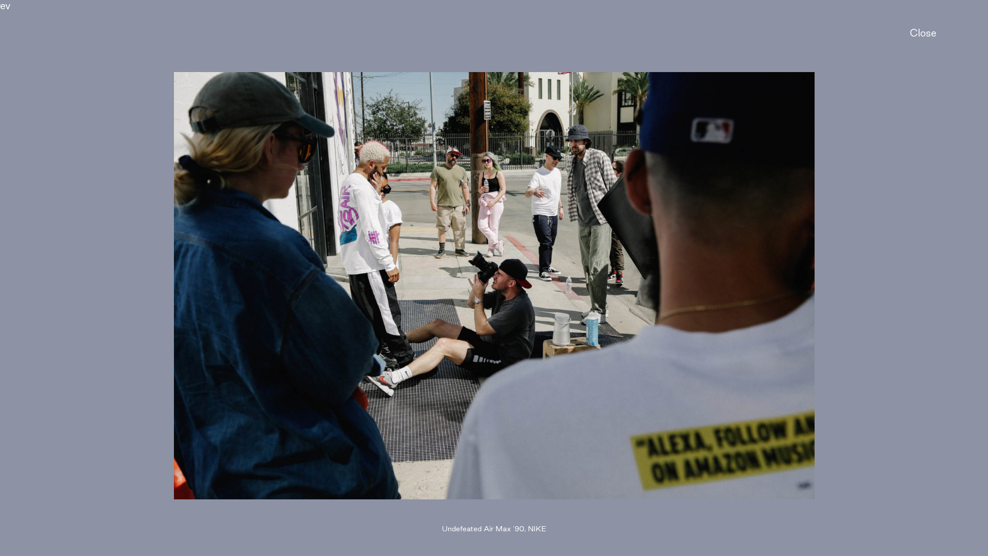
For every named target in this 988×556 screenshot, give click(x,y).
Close (923, 33)
